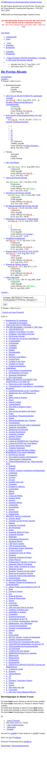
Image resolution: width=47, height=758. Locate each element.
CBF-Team (15, 167)
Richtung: (22, 300)
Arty (10, 737)
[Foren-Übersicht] (21, 2)
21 (12, 133)
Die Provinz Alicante (14, 71)
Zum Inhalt (5, 33)
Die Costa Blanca (12, 162)
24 (12, 139)
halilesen (17, 737)
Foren (8, 39)
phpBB (13, 733)
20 (12, 130)
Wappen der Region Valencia (17, 264)
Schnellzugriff (11, 37)
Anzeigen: (7, 297)
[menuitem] (8, 43)
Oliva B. (12, 100)
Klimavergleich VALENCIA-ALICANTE (22, 251)
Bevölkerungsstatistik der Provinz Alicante (22, 206)
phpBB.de (27, 742)
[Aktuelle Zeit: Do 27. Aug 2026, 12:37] (6, 62)
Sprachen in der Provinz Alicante (18, 193)
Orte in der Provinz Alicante (16, 178)
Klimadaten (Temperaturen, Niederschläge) (22, 219)
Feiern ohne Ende (12, 277)
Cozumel (29, 234)
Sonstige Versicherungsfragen (17, 122)
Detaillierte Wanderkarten (15, 238)
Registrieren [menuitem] (10, 47)
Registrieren (10, 54)
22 (12, 135)
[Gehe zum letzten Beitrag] (33, 111)
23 (12, 137)
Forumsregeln (6, 77)
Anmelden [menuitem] (10, 45)
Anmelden (10, 52)
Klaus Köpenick (32, 146)
